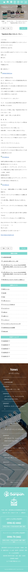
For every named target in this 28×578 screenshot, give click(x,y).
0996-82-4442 (14, 522)
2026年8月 (5, 341)
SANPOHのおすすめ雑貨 (9, 327)
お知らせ (5, 312)
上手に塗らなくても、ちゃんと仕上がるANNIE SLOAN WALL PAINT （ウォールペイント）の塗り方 (14, 266)
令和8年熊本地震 (7, 257)
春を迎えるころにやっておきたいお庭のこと (14, 279)
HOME (3, 21)
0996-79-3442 (14, 536)
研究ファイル (6, 289)
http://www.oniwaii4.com (7, 235)
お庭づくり (5, 316)
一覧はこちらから (14, 423)
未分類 (4, 293)
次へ (9, 28)
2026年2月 (5, 352)
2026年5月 (5, 345)
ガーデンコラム (10, 21)
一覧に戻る (23, 28)
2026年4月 (5, 348)
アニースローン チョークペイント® (11, 323)
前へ (4, 28)
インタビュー (6, 320)
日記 (4, 297)
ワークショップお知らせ (9, 304)
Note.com (5, 331)
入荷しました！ (6, 300)
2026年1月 (5, 356)
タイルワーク (6, 308)
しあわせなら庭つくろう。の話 (10, 261)
